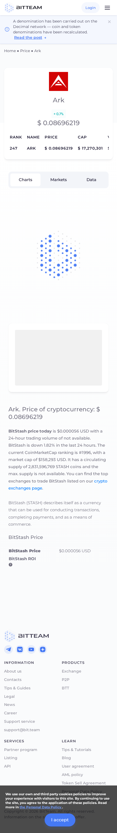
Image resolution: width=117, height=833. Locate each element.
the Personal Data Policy (41, 807)
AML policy (72, 774)
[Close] (109, 21)
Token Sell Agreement (84, 783)
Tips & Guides (17, 688)
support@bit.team (22, 730)
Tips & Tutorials (76, 749)
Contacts (12, 679)
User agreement (78, 766)
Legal (9, 696)
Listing (10, 758)
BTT (65, 688)
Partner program (20, 749)
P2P (65, 679)
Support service (19, 721)
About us (12, 671)
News (9, 704)
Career (10, 713)
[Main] (26, 635)
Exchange (71, 671)
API (7, 766)
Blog (66, 758)
